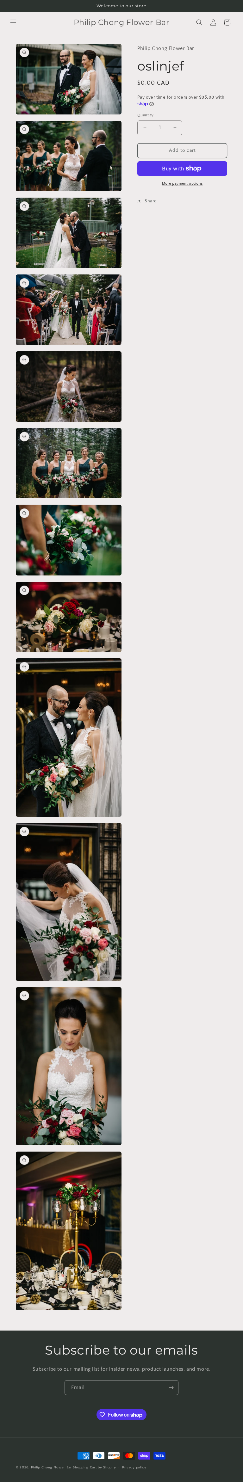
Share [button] (151, 201)
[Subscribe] (171, 1387)
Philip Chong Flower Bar (51, 1467)
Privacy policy (134, 1467)
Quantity (145, 115)
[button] (13, 22)
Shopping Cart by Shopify (94, 1467)
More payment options (182, 183)
